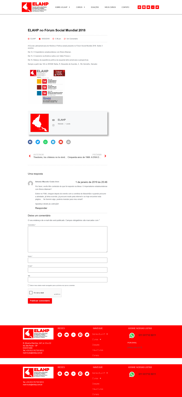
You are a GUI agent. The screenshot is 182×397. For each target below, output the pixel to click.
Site (29, 275)
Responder (41, 208)
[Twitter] (157, 7)
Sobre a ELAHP (61, 7)
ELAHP (62, 119)
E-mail (30, 266)
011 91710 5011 (147, 335)
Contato (125, 7)
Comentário (32, 225)
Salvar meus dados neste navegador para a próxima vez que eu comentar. (52, 285)
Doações (95, 7)
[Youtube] (148, 7)
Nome (30, 256)
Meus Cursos (110, 7)
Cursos (79, 7)
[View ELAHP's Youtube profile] (53, 120)
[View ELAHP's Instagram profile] (53, 125)
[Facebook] (139, 7)
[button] (30, 142)
